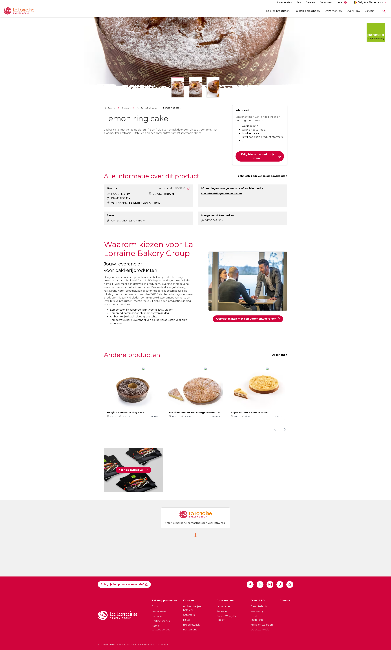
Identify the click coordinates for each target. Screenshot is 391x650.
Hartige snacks (161, 621)
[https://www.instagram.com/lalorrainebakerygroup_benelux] (270, 584)
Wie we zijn (257, 611)
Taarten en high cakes (147, 108)
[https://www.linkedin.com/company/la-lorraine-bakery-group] (260, 584)
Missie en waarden (262, 624)
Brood (155, 606)
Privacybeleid (148, 644)
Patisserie (126, 108)
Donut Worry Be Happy (226, 618)
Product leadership (257, 618)
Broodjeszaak (191, 624)
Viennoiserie (159, 611)
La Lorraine (223, 606)
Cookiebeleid (162, 644)
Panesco (221, 611)
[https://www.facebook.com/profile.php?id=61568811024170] (250, 584)
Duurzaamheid (260, 629)
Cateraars (189, 614)
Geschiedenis (259, 606)
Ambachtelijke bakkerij (192, 608)
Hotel (186, 619)
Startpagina (110, 108)
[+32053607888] (279, 584)
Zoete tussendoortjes (161, 627)
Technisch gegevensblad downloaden (261, 176)
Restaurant (190, 629)
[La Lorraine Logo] (23, 11)
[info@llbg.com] (289, 584)
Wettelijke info (132, 644)
